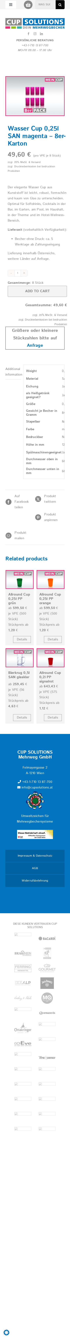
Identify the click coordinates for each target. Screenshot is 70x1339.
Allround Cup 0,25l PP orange (50, 599)
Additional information (13, 372)
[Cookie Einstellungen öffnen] (6, 1334)
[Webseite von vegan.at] (23, 1117)
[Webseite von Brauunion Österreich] (23, 953)
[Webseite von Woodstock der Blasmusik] (47, 1072)
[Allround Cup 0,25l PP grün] (20, 579)
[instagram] (35, 33)
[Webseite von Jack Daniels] (47, 983)
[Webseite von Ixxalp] (23, 983)
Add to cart (37, 291)
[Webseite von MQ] (47, 998)
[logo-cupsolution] (35, 19)
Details (22, 639)
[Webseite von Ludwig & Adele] (23, 998)
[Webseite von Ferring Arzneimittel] (23, 968)
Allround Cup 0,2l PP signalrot (50, 677)
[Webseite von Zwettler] (23, 1087)
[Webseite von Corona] (47, 1042)
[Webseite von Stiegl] (47, 1087)
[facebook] (28, 33)
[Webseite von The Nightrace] (23, 1013)
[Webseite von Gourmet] (47, 968)
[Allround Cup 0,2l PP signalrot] (51, 657)
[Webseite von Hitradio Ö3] (47, 1013)
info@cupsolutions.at (36, 787)
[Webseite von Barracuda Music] (23, 1072)
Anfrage (35, 345)
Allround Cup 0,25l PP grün (19, 599)
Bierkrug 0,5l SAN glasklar (19, 675)
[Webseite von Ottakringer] (23, 1027)
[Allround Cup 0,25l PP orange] (51, 579)
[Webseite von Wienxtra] (47, 1132)
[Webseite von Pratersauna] (47, 1027)
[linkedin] (41, 33)
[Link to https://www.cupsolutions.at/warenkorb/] (28, 4)
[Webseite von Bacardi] (47, 938)
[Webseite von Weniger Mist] (47, 1117)
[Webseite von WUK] (23, 1132)
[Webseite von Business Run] (47, 953)
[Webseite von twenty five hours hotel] (23, 938)
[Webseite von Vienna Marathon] (23, 1102)
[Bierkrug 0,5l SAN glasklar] (20, 657)
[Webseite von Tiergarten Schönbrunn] (47, 1102)
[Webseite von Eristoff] (23, 1057)
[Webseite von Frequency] (47, 1057)
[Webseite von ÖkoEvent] (23, 1042)
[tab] (13, 372)
